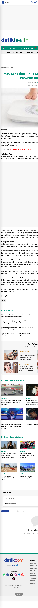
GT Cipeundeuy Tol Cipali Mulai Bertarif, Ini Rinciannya (8, 478)
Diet (12, 67)
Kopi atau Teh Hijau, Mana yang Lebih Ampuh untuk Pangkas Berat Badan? (16, 322)
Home (9, 48)
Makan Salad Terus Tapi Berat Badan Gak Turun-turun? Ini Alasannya (17, 328)
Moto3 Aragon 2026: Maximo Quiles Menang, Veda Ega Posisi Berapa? (11, 402)
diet (3, 300)
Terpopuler (7, 52)
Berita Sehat (17, 48)
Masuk (34, 2)
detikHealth (5, 67)
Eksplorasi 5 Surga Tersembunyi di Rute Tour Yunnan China (26, 478)
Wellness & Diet (29, 48)
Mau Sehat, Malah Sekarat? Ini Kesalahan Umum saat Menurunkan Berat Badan (17, 315)
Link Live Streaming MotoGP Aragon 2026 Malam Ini (27, 455)
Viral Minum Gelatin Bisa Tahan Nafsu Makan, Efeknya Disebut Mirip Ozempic (16, 334)
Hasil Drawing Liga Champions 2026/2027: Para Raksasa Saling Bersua (11, 426)
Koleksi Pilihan (18, 52)
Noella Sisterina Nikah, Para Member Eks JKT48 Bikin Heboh (8, 455)
